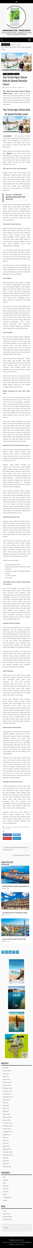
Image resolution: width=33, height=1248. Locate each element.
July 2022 (5, 1102)
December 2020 (7, 1152)
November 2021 (7, 1126)
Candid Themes (19, 1244)
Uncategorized (7, 1197)
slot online (6, 1191)
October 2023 (7, 1070)
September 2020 (8, 1155)
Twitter (17, 835)
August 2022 (6, 1100)
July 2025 (5, 1068)
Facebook (8, 835)
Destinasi (5, 1180)
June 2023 (6, 1073)
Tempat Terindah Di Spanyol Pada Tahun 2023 (14, 939)
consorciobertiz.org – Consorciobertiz (16, 30)
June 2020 (6, 1161)
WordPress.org (7, 1219)
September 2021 (8, 1131)
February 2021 (7, 1149)
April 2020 (6, 1163)
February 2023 (7, 1082)
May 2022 (6, 1108)
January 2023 (7, 1085)
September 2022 (8, 1097)
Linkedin (17, 838)
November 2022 (7, 1091)
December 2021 (7, 1123)
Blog (4, 1177)
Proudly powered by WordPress (11, 1242)
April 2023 (6, 1076)
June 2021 (6, 1140)
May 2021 (6, 1143)
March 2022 (6, 1114)
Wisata (17, 74)
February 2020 (7, 1166)
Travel (4, 1194)
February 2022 (7, 1117)
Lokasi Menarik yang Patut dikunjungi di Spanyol (14, 913)
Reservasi (5, 1189)
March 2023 (6, 1079)
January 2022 (7, 1120)
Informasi (10, 74)
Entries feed (6, 1214)
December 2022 (7, 1088)
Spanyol (9, 153)
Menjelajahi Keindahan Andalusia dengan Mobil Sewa (15, 886)
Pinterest (8, 838)
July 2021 (5, 1137)
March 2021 (6, 1146)
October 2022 (7, 1094)
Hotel (4, 74)
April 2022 (6, 1111)
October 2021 (7, 1129)
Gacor (6, 1227)
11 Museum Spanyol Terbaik (20, 855)
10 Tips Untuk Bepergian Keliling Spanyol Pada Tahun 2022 (15, 197)
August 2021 (6, 1134)
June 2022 (6, 1105)
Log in (4, 1211)
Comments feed (7, 1216)
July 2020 (5, 1158)
